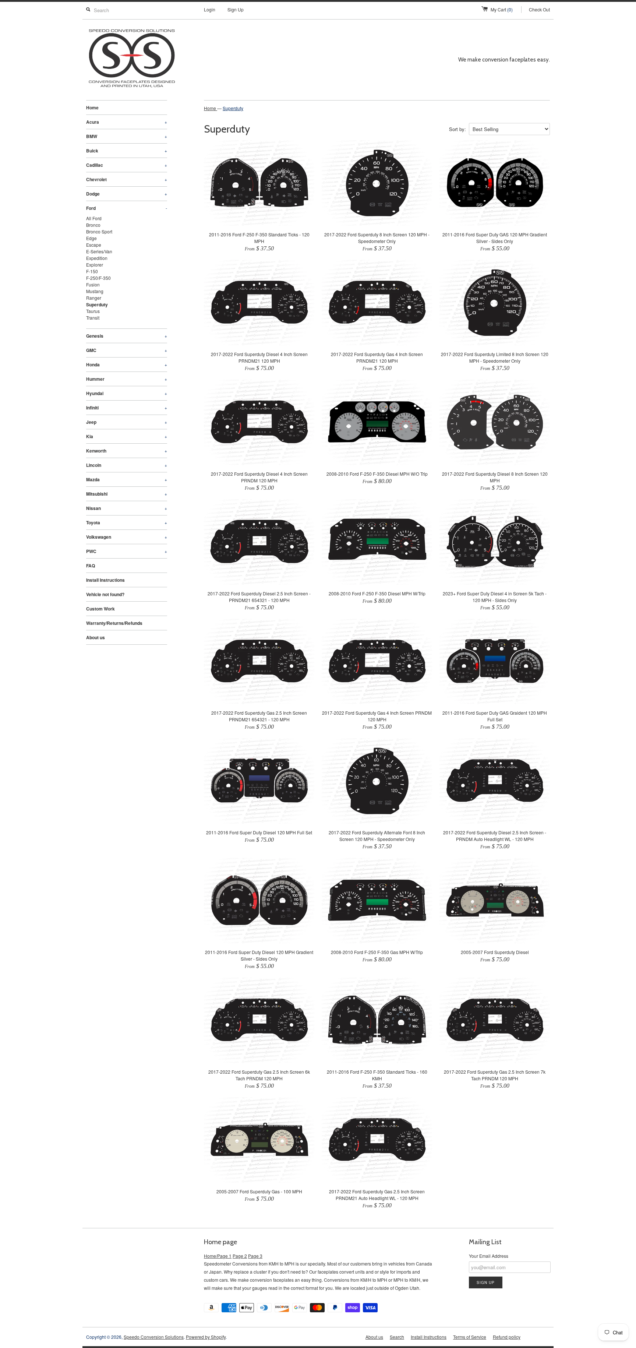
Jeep (126, 422)
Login (209, 9)
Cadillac (126, 165)
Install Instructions (105, 580)
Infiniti (126, 407)
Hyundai (126, 393)
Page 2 (240, 1256)
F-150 (92, 271)
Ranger (93, 298)
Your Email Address (488, 1256)
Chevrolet (126, 179)
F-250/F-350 (98, 278)
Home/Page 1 (218, 1256)
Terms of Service (469, 1337)
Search (397, 1337)
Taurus (93, 311)
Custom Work (100, 608)
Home (92, 107)
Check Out (539, 9)
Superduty (97, 304)
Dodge (126, 193)
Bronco (93, 225)
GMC (126, 350)
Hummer (126, 379)
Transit (92, 317)
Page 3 (255, 1256)
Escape (93, 245)
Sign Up (235, 9)
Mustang (94, 291)
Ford (126, 208)
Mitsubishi (126, 493)
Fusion (93, 284)
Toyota (126, 522)
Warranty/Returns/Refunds (114, 623)
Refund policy (506, 1337)
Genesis (126, 335)
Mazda (126, 479)
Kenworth (126, 450)
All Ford (94, 218)
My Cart (502, 9)
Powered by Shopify (206, 1337)
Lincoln (126, 465)
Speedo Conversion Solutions (154, 1337)
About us (95, 637)
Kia (126, 436)
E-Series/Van (99, 251)
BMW (126, 136)
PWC (126, 551)
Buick (126, 150)
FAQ (90, 565)
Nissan (126, 508)
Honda (126, 364)
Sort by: (457, 129)
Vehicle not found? (105, 594)
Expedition (96, 258)
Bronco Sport (99, 231)
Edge (91, 238)
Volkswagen (126, 537)
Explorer (94, 264)
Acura (126, 122)
